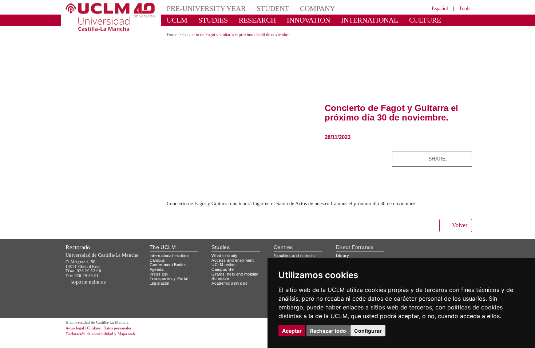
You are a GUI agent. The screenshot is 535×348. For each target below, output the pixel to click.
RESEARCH (247, 20)
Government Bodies (170, 264)
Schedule (221, 278)
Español (435, 8)
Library (343, 255)
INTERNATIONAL (344, 20)
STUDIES (207, 20)
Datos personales (127, 337)
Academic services (230, 282)
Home (173, 34)
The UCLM (163, 246)
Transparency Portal (170, 278)
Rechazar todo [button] (328, 331)
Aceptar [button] (292, 331)
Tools (463, 8)
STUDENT (260, 8)
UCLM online (224, 264)
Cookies (98, 337)
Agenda (157, 269)
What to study (225, 255)
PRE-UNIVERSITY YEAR (201, 8)
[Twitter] (449, 158)
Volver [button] (458, 225)
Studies (220, 246)
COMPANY (300, 8)
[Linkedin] (464, 158)
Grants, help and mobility (237, 273)
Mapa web (136, 342)
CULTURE (393, 20)
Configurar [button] (368, 331)
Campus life (223, 269)
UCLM (175, 20)
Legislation (161, 282)
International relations (173, 255)
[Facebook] (455, 158)
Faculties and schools (295, 255)
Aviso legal (76, 337)
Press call (159, 273)
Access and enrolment (234, 259)
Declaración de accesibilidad (93, 342)
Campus (158, 259)
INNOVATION (292, 20)
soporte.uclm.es (90, 281)
